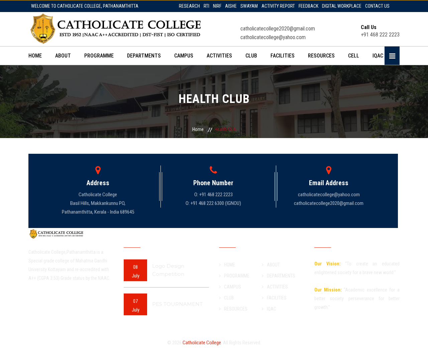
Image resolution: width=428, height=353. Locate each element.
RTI (206, 6)
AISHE (231, 6)
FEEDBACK (308, 6)
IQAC (377, 55)
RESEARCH (189, 6)
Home (198, 129)
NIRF (217, 6)
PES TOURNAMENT (177, 304)
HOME (35, 55)
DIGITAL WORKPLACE (341, 6)
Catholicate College (202, 343)
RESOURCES (321, 55)
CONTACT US (377, 6)
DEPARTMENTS (144, 55)
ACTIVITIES (219, 55)
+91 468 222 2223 (380, 31)
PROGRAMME (99, 55)
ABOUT (63, 55)
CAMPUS (183, 55)
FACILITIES (283, 55)
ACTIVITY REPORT (278, 6)
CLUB (251, 55)
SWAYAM (249, 6)
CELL (353, 55)
